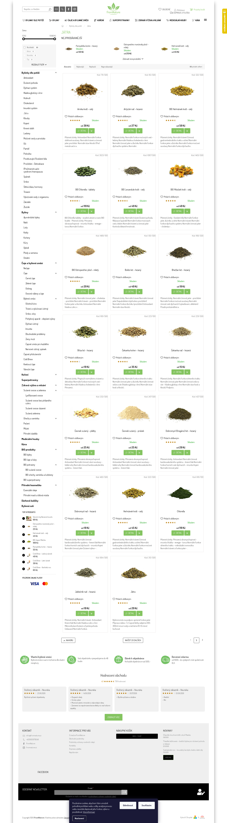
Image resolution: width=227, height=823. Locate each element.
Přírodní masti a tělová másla (36, 495)
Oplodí (26, 247)
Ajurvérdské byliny (32, 217)
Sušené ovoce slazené (36, 408)
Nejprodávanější (107, 67)
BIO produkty (28, 449)
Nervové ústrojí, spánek (36, 349)
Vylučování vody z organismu (36, 196)
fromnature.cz (31, 747)
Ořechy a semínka (31, 418)
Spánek (27, 176)
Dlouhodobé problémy (35, 334)
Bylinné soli (28, 506)
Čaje (25, 273)
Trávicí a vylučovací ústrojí (37, 308)
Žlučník (27, 207)
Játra (26, 113)
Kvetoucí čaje (29, 364)
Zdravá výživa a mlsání (34, 385)
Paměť (26, 148)
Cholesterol (29, 103)
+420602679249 (32, 739)
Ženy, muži (30, 339)
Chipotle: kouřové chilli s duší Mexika (177, 735)
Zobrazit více (113, 717)
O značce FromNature (77, 735)
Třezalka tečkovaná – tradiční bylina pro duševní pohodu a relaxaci (184, 742)
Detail (83, 130)
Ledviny (27, 133)
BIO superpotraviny (32, 479)
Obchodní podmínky (76, 738)
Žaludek (27, 202)
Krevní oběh (29, 128)
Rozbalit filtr (38, 64)
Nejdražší (92, 67)
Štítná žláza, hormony (33, 186)
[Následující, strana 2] (196, 640)
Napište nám (73, 752)
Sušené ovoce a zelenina (35, 390)
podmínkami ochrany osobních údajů (102, 796)
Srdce (26, 181)
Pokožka (27, 153)
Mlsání (26, 428)
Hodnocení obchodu (113, 675)
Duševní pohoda (31, 82)
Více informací (89, 812)
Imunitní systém (30, 108)
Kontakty (72, 745)
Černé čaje (30, 278)
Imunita (29, 328)
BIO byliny (28, 454)
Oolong (29, 288)
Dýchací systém (30, 87)
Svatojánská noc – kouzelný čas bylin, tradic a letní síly (183, 750)
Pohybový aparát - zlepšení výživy (40, 318)
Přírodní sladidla (30, 433)
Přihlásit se (124, 792)
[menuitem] (33, 20)
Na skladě (32, 47)
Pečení (27, 423)
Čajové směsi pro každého (37, 344)
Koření (25, 374)
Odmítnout (128, 805)
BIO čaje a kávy (30, 459)
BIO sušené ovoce (33, 469)
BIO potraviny (29, 464)
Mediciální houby (30, 439)
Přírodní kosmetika (31, 485)
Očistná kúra (31, 303)
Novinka (31, 55)
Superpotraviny (30, 380)
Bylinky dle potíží (30, 72)
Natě (26, 222)
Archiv (168, 757)
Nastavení (79, 818)
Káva (24, 444)
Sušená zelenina (33, 413)
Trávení (27, 191)
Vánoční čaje (29, 369)
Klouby (27, 118)
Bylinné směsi (29, 298)
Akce (30, 51)
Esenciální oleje (30, 490)
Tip (29, 59)
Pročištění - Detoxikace (34, 163)
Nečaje (27, 268)
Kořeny (27, 237)
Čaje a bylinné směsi (32, 263)
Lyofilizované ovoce (34, 395)
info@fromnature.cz (33, 735)
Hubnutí (27, 98)
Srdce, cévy (31, 313)
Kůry (26, 242)
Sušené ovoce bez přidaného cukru (38, 402)
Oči (25, 143)
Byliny (25, 212)
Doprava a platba (75, 749)
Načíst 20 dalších (133, 640)
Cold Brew (28, 359)
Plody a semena (31, 252)
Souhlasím (146, 805)
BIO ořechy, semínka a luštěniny (39, 474)
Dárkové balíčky (30, 500)
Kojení (26, 123)
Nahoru (69, 640)
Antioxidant (28, 77)
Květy (26, 232)
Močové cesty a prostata (34, 138)
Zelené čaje (31, 283)
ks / (137, 736)
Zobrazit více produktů (132, 59)
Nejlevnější (80, 67)
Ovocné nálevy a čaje (35, 293)
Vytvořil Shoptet (186, 817)
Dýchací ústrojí (32, 323)
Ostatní (27, 257)
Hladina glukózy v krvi (33, 92)
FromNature (30, 743)
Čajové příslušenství (32, 354)
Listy (26, 227)
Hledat (49, 9)
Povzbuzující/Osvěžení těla (35, 158)
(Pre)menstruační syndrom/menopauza (33, 170)
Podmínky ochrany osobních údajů (82, 742)
